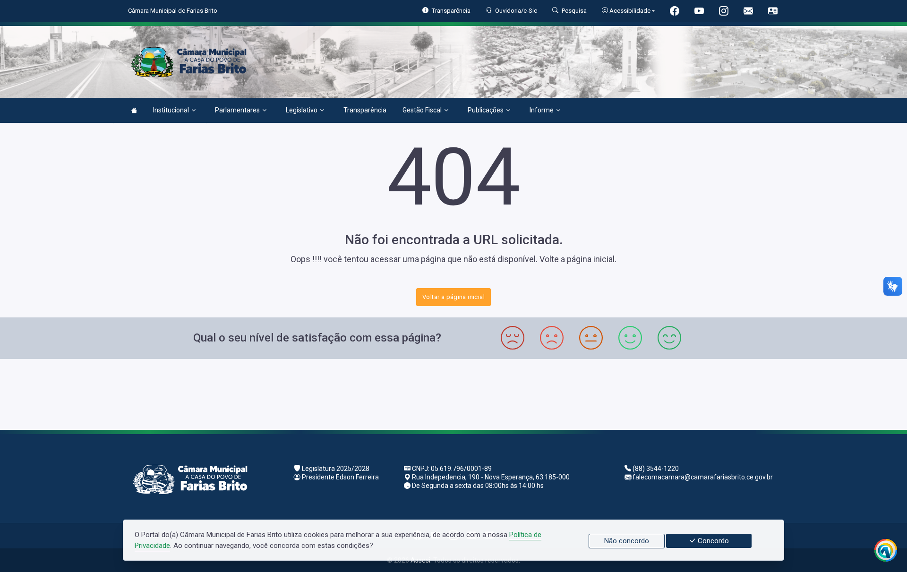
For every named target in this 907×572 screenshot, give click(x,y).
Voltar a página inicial (453, 296)
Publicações (486, 110)
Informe (542, 110)
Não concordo (626, 541)
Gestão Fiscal (422, 110)
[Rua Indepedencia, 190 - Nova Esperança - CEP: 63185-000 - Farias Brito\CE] (453, 393)
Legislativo (301, 110)
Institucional (171, 110)
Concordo (712, 541)
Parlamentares (237, 110)
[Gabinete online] (773, 12)
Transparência (364, 110)
